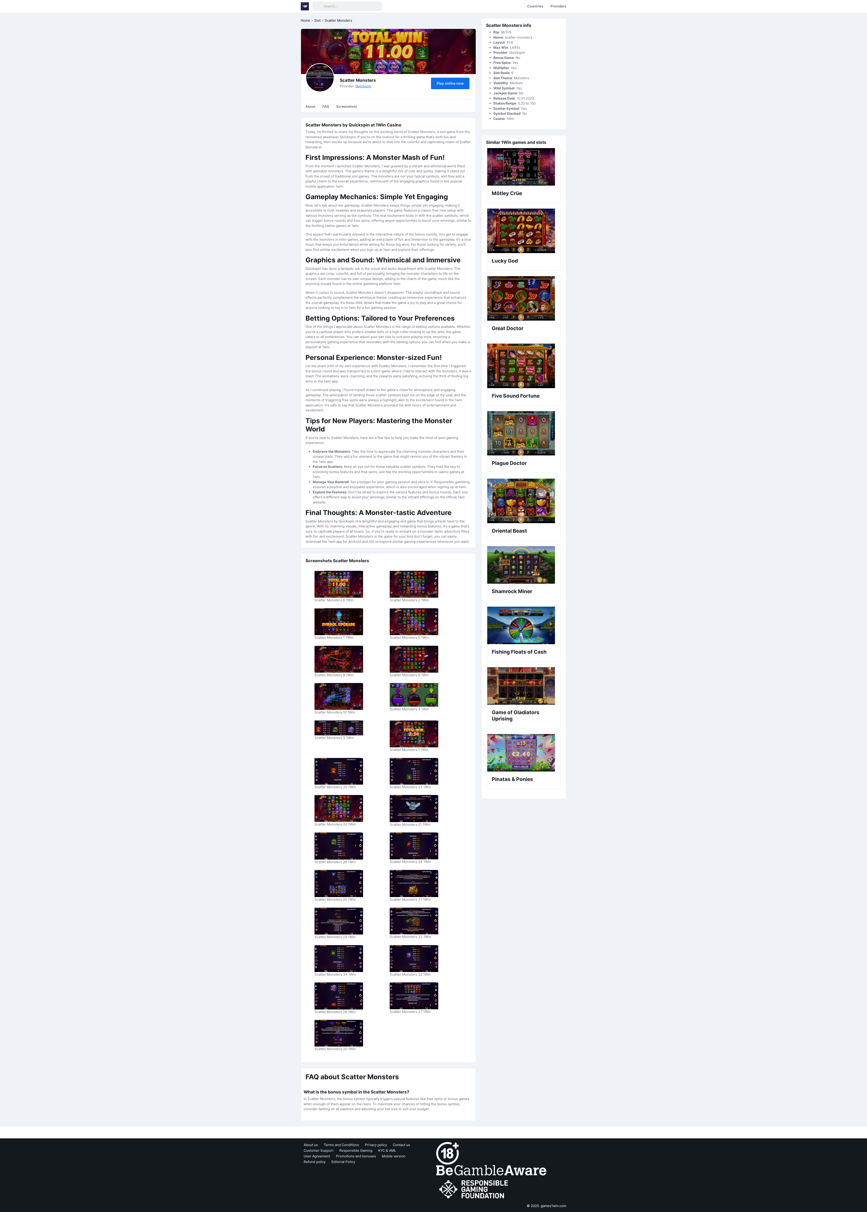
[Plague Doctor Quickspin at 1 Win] (523, 433)
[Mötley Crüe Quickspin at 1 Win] (523, 167)
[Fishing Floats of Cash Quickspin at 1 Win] (523, 625)
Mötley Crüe (507, 193)
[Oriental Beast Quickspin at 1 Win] (523, 501)
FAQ (325, 106)
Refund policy (315, 1162)
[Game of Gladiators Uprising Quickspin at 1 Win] (523, 686)
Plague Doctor (509, 463)
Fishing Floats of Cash (519, 652)
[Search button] (317, 6)
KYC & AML (387, 1150)
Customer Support (318, 1150)
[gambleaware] (491, 1170)
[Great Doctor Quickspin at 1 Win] (523, 298)
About (310, 106)
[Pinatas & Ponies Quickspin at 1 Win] (523, 752)
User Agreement (317, 1156)
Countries (535, 6)
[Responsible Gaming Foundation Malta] (474, 1189)
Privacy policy (376, 1145)
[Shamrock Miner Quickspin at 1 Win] (523, 565)
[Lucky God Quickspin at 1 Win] (523, 231)
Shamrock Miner (512, 591)
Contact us (401, 1145)
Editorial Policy (343, 1162)
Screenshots (346, 106)
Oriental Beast (509, 531)
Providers (558, 6)
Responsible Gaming (355, 1150)
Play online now (450, 83)
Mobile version (394, 1156)
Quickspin (363, 86)
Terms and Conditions (341, 1145)
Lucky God (505, 261)
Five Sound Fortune (516, 396)
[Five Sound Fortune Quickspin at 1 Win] (523, 366)
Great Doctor (507, 328)
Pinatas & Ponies (512, 779)
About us (311, 1145)
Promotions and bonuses (356, 1156)
